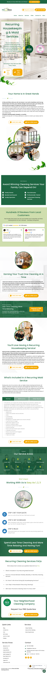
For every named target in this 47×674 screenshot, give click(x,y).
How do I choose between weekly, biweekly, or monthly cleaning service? (24, 575)
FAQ (4, 632)
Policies (4, 638)
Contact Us (38, 15)
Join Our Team (6, 636)
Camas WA (5, 648)
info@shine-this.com (31, 648)
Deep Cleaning (28, 628)
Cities (32, 15)
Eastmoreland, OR (7, 652)
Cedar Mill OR (6, 650)
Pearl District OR (6, 656)
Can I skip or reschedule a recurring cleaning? (19, 584)
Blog (4, 628)
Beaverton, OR (6, 646)
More (44, 15)
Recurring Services (29, 632)
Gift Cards (5, 634)
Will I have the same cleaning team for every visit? (21, 588)
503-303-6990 (30, 646)
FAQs (38, 566)
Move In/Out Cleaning (30, 630)
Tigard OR (5, 660)
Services (27, 15)
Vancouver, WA (6, 662)
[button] (23, 570)
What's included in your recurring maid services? (20, 570)
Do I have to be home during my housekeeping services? (22, 580)
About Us (20, 15)
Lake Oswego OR (7, 654)
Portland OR (6, 658)
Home (15, 15)
